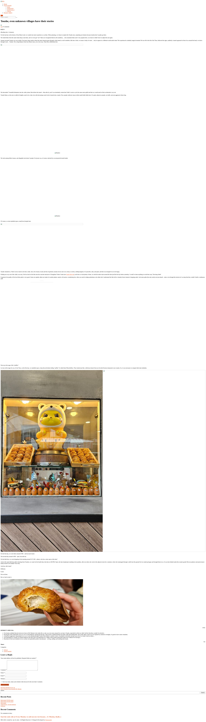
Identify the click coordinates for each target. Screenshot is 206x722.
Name (3, 672)
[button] (103, 147)
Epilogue (3, 706)
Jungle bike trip (70, 274)
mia (1, 26)
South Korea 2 (10, 10)
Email (3, 675)
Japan (8, 7)
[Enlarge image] (203, 46)
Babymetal (3, 703)
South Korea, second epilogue (8, 704)
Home (5, 4)
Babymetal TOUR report (7, 700)
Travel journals (7, 5)
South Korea (10, 8)
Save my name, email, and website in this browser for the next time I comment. (23, 681)
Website (3, 678)
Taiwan (9, 11)
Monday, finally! (8, 12)
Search (2, 690)
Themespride (48, 720)
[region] (103, 126)
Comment (4, 670)
